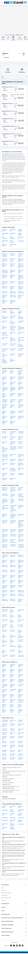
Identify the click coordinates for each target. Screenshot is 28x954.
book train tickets (7, 153)
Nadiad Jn (5, 90)
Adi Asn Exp (5, 87)
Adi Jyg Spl (4, 118)
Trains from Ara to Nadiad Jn (9, 798)
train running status (21, 159)
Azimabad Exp (5, 133)
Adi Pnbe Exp (5, 141)
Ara (15, 90)
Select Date (21, 88)
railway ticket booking (18, 199)
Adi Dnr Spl (4, 103)
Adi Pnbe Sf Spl (5, 126)
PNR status (7, 159)
